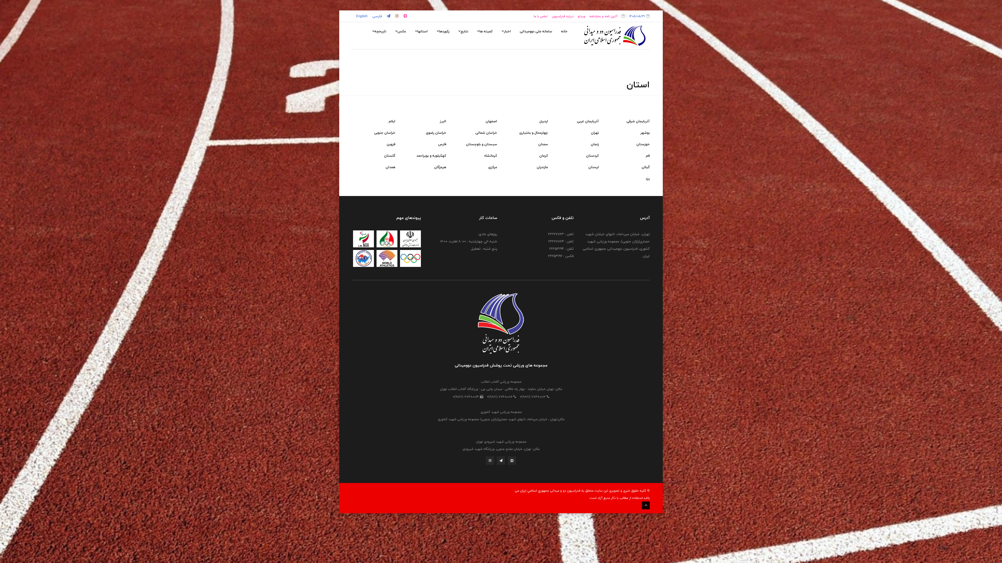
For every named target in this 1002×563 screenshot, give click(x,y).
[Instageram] (490, 460)
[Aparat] (512, 460)
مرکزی (492, 167)
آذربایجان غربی (588, 121)
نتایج (464, 31)
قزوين (391, 144)
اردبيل (543, 121)
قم (648, 155)
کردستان (592, 155)
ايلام (392, 121)
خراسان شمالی (486, 133)
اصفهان (491, 121)
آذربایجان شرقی (638, 121)
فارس (442, 144)
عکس (401, 31)
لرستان (593, 167)
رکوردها (444, 31)
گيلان (646, 167)
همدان (390, 167)
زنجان (595, 144)
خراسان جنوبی (384, 133)
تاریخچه (380, 31)
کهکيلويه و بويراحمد (431, 155)
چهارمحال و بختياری (533, 133)
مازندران (542, 167)
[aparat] (404, 16)
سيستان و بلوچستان (481, 144)
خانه (564, 31)
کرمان (543, 155)
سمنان (543, 144)
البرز (443, 121)
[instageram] (396, 16)
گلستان (389, 155)
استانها (422, 31)
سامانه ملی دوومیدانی (536, 31)
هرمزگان (440, 167)
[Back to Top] (646, 505)
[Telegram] (501, 460)
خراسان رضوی (436, 133)
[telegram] (388, 16)
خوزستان (643, 144)
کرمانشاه (490, 155)
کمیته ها (486, 31)
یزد (648, 178)
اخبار (507, 31)
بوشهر (645, 133)
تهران (595, 133)
